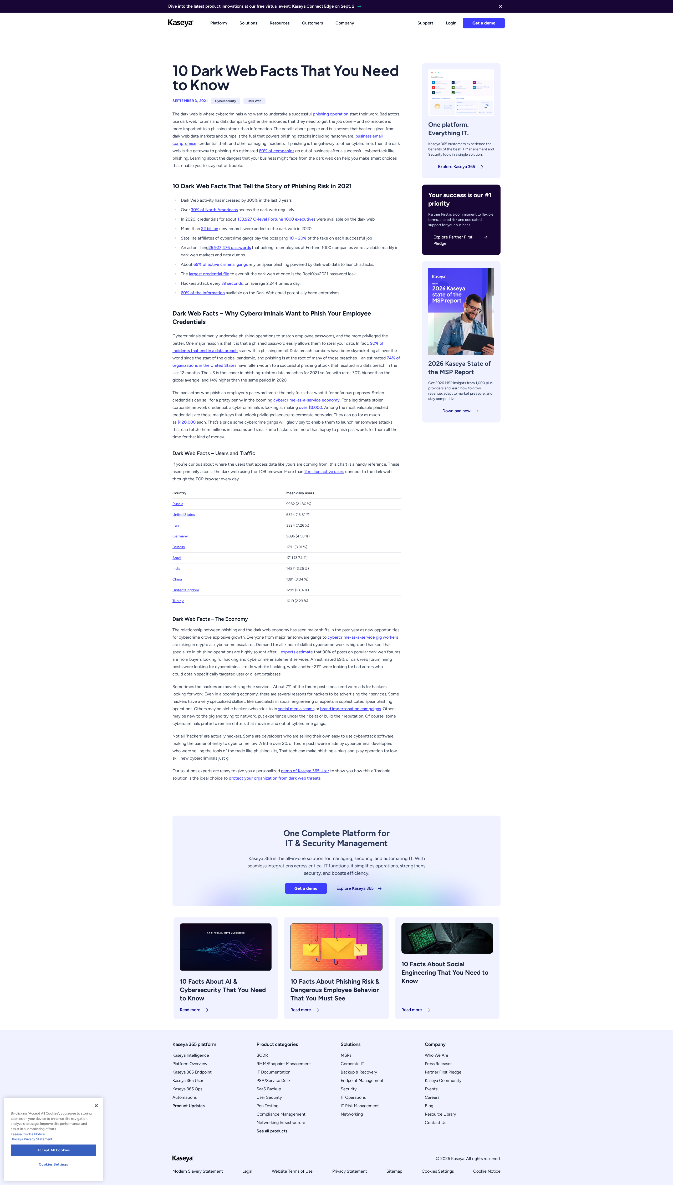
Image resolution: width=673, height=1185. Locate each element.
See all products (272, 1130)
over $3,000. (311, 407)
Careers (432, 1097)
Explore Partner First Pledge (453, 240)
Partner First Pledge (443, 1072)
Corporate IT (352, 1063)
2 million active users (324, 471)
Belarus (178, 547)
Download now (456, 410)
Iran (175, 525)
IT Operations (353, 1097)
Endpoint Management (362, 1080)
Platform (218, 23)
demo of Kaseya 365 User (305, 770)
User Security (269, 1097)
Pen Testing (267, 1105)
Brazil (176, 558)
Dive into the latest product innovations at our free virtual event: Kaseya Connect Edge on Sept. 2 (261, 6)
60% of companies (276, 150)
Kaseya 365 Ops (187, 1088)
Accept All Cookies (53, 1150)
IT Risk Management (360, 1105)
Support (425, 23)
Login (451, 23)
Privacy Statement (349, 1171)
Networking (352, 1114)
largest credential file (209, 273)
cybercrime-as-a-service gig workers (363, 637)
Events (431, 1088)
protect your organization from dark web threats (274, 778)
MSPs (346, 1055)
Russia (177, 504)
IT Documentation (273, 1072)
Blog (429, 1105)
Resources (279, 23)
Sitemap (394, 1171)
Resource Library (440, 1114)
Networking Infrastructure (281, 1122)
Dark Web (254, 101)
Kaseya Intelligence (190, 1055)
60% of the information (203, 292)
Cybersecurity (225, 101)
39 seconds (232, 283)
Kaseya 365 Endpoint (192, 1072)
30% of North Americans (214, 209)
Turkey (178, 601)
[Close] (96, 1105)
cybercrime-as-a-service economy (306, 400)
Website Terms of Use (292, 1171)
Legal (247, 1171)
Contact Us (435, 1122)
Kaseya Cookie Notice (28, 1134)
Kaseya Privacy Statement (32, 1139)
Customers (312, 23)
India (176, 568)
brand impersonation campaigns (350, 708)
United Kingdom (185, 590)
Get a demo (483, 23)
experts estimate (297, 651)
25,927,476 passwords (229, 247)
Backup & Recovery (359, 1072)
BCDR (262, 1055)
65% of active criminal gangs (220, 264)
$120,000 (186, 422)
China (177, 579)
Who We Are (436, 1055)
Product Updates (188, 1105)
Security (348, 1088)
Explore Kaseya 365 (456, 166)
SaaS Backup (269, 1088)
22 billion (209, 228)
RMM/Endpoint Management (284, 1063)
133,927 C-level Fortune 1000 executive (275, 219)
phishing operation (330, 113)
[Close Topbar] (500, 6)
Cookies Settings (438, 1171)
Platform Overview (189, 1063)
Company (344, 23)
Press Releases (438, 1063)
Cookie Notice (487, 1171)
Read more (190, 1009)
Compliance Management (281, 1114)
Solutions (248, 23)
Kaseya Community (443, 1080)
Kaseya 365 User (187, 1080)
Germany (180, 536)
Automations (184, 1097)
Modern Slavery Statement (197, 1171)
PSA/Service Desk (273, 1080)
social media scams (296, 708)
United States (183, 514)
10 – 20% (298, 238)
